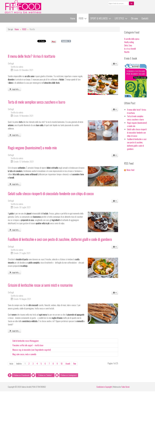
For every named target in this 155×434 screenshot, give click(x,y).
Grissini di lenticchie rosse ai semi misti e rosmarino (40, 285)
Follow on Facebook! (22, 375)
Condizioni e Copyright (104, 386)
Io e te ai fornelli (130, 48)
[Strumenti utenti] (115, 63)
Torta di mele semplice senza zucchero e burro (36, 102)
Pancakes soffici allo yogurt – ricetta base (27, 345)
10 (61, 363)
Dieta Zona (128, 45)
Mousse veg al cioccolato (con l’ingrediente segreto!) (31, 349)
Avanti (68, 363)
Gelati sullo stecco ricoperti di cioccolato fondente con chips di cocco (51, 193)
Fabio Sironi (125, 386)
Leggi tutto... (15, 89)
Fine (74, 363)
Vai (131, 3)
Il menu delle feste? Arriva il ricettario (31, 56)
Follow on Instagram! (69, 375)
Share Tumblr (66, 41)
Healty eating (129, 42)
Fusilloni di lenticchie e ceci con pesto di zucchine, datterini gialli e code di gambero (60, 239)
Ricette (126, 51)
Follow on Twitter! (45, 375)
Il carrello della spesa (131, 38)
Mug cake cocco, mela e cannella (24, 354)
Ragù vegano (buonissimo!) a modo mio (32, 147)
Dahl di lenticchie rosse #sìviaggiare (25, 340)
